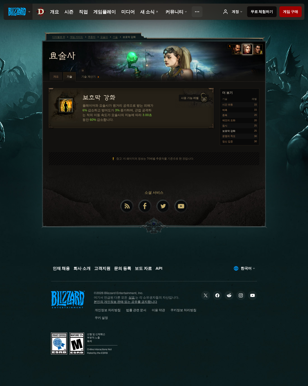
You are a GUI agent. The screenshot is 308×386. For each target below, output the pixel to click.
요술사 (62, 55)
